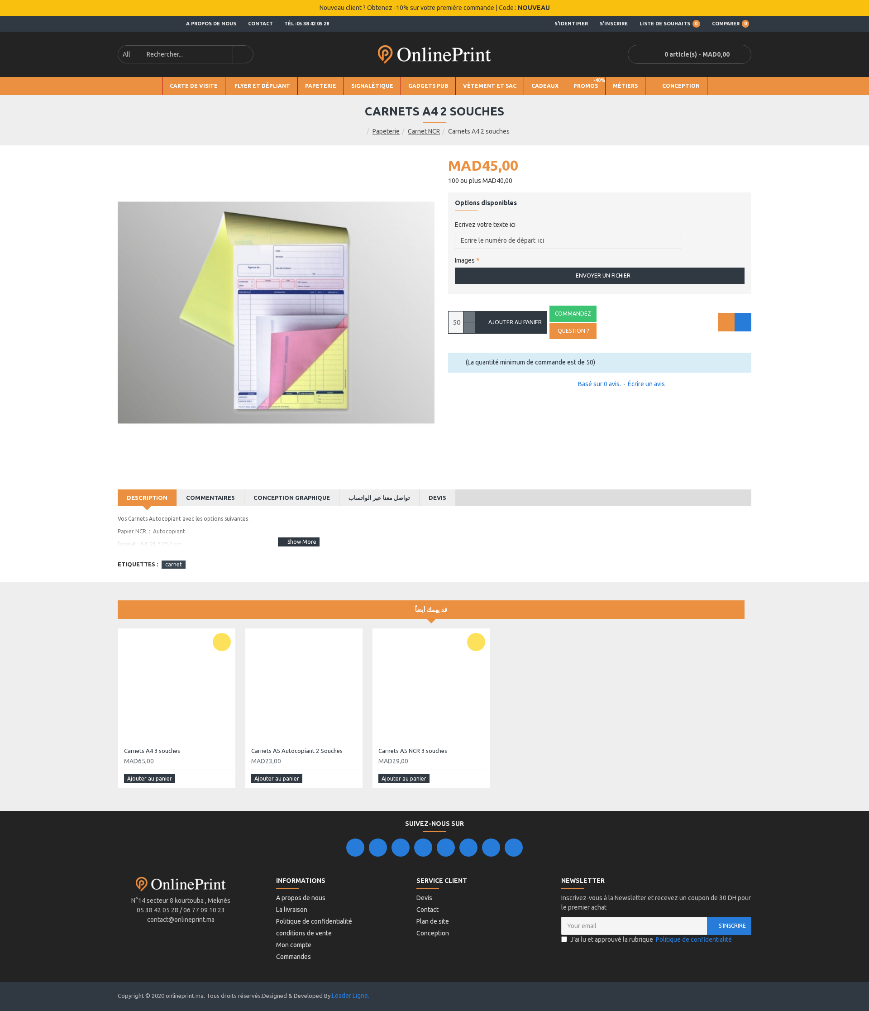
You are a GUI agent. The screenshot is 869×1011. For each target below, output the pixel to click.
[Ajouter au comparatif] (743, 322)
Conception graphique (291, 497)
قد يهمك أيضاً (431, 609)
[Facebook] (355, 848)
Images (465, 260)
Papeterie (386, 131)
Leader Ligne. (350, 995)
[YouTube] (446, 848)
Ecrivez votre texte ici (485, 224)
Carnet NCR (424, 131)
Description (147, 497)
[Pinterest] (491, 848)
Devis (437, 497)
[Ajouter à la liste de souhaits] (726, 322)
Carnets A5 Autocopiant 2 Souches (297, 750)
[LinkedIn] (423, 848)
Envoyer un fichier (603, 275)
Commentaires (210, 497)
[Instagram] (401, 848)
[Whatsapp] (514, 848)
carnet (173, 564)
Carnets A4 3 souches (152, 750)
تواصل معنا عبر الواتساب (379, 497)
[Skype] (468, 848)
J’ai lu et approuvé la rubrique (651, 939)
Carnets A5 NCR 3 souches (412, 750)
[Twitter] (378, 848)
